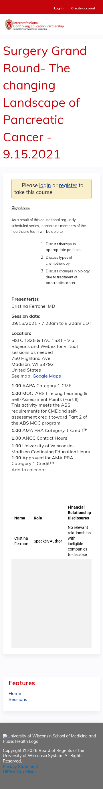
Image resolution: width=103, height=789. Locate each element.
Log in (59, 8)
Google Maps (47, 376)
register (68, 186)
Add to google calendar (17, 480)
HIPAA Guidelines (19, 772)
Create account (83, 8)
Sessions (18, 700)
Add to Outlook (57, 480)
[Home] (51, 23)
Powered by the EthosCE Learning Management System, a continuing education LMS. (80, 785)
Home (15, 694)
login (45, 186)
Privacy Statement (20, 767)
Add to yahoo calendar (30, 480)
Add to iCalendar (43, 480)
